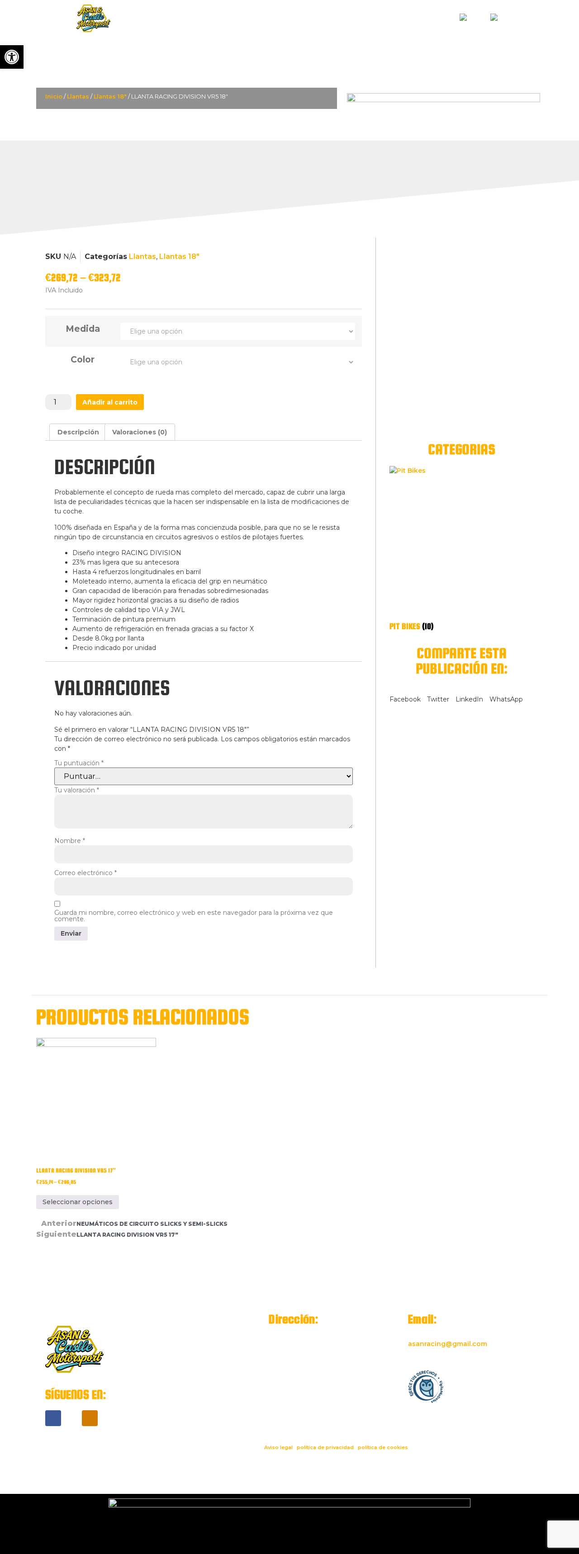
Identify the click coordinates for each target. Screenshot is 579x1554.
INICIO (238, 18)
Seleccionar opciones (78, 1202)
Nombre (69, 841)
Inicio (53, 96)
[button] (405, 694)
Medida (83, 329)
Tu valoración (76, 790)
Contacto (420, 18)
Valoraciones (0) (139, 432)
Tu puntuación (79, 763)
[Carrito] (523, 19)
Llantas (78, 96)
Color (83, 359)
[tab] (78, 432)
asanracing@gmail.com (447, 1344)
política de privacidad (325, 1447)
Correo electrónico (85, 873)
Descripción (78, 432)
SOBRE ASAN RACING (350, 18)
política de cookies (383, 1447)
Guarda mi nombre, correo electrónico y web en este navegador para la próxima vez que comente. (193, 915)
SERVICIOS (282, 18)
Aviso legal (278, 1447)
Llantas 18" (110, 96)
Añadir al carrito (110, 402)
